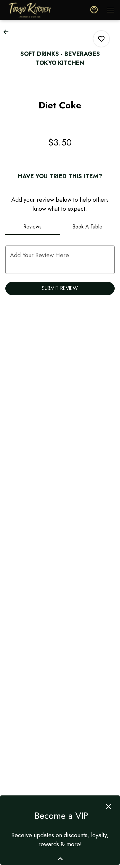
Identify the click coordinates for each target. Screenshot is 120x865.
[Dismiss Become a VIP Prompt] (108, 806)
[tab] (32, 227)
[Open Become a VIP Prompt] (60, 858)
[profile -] (94, 10)
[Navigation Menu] (110, 10)
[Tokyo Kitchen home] (35, 10)
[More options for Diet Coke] (101, 39)
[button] (8, 31)
